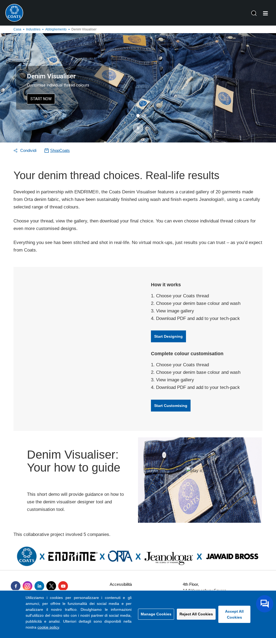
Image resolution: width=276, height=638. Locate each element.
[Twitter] (51, 586)
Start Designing (168, 336)
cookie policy (48, 627)
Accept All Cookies (234, 614)
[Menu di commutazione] (265, 13)
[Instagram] (27, 586)
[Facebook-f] (15, 586)
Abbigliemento (56, 29)
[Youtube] (63, 586)
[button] (138, 128)
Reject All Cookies (196, 614)
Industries (33, 29)
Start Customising (170, 405)
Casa (17, 29)
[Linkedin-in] (39, 586)
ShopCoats (60, 150)
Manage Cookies (156, 614)
